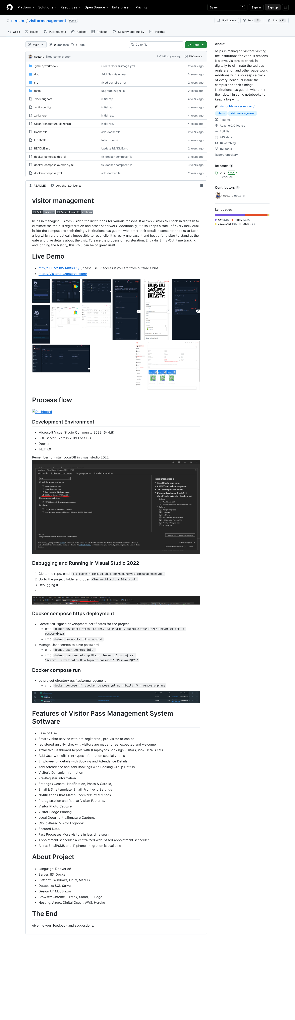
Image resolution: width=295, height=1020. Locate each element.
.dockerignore (43, 99)
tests (37, 90)
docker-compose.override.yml (53, 165)
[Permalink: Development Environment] (29, 422)
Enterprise (120, 7)
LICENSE (40, 140)
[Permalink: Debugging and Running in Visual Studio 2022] (29, 563)
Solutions (45, 7)
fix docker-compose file (116, 156)
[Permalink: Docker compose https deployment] (29, 613)
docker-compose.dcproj (50, 156)
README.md (42, 148)
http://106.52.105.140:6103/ (59, 268)
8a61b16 (161, 56)
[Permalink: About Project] (29, 857)
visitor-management (243, 113)
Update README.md (114, 148)
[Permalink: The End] (29, 914)
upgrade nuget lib (113, 90)
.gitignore (40, 115)
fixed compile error (58, 56)
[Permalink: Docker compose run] (29, 670)
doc (36, 74)
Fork (253, 20)
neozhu (18, 20)
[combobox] (158, 45)
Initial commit (110, 140)
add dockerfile (110, 132)
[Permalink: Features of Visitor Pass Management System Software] (29, 717)
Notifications (229, 20)
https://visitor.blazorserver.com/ (63, 274)
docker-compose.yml (48, 173)
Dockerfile (40, 132)
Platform (24, 7)
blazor (221, 113)
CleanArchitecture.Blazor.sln (52, 123)
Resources (69, 7)
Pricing (141, 7)
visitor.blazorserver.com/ (237, 106)
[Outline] (201, 185)
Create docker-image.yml (118, 66)
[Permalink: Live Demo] (29, 256)
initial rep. (107, 99)
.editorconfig (42, 107)
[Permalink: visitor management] (29, 201)
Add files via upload (114, 74)
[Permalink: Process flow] (29, 400)
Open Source (94, 7)
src (36, 82)
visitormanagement (47, 20)
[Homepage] (9, 7)
